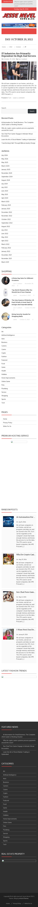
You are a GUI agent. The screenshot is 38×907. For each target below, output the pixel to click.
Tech (9, 98)
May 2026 (5, 159)
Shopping (5, 396)
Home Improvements (8, 378)
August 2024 (6, 180)
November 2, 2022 (25, 295)
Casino (4, 349)
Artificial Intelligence (8, 335)
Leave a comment (19, 98)
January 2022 (6, 251)
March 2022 (5, 244)
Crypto (4, 353)
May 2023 (5, 194)
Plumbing (5, 388)
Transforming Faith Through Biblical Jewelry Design (18, 143)
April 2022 (5, 241)
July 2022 (5, 230)
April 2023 (5, 198)
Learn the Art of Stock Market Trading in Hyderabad (18, 139)
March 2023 (5, 201)
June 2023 (5, 191)
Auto (3, 339)
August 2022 (6, 226)
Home (5, 419)
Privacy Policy (7, 422)
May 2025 (5, 162)
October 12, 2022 (24, 319)
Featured (4, 360)
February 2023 (6, 205)
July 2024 (5, 184)
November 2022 (7, 216)
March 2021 (5, 262)
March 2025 (5, 166)
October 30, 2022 (30, 308)
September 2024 (7, 176)
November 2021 (7, 258)
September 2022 (7, 223)
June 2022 (5, 233)
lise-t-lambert (22, 59)
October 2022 (6, 219)
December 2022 (7, 212)
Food (3, 363)
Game (3, 367)
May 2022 (5, 237)
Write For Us (7, 426)
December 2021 (7, 255)
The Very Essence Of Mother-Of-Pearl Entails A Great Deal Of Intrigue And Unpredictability (23, 302)
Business (4, 342)
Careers (4, 346)
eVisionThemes (24, 898)
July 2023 (4, 187)
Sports (4, 399)
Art (2, 331)
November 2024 (7, 173)
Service (4, 392)
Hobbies (4, 374)
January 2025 (6, 169)
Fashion (4, 356)
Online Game (6, 381)
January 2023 (6, 208)
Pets (3, 385)
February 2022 (6, 248)
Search (4, 108)
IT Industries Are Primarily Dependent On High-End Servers (19, 54)
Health (4, 371)
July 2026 (5, 155)
